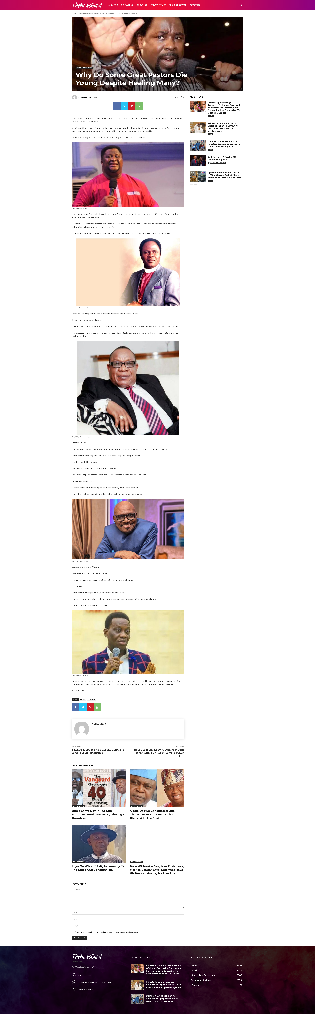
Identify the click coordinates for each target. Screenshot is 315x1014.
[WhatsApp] (139, 106)
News (210, 134)
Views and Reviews (85, 13)
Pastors (91, 699)
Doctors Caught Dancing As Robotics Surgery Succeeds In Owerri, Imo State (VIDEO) (224, 144)
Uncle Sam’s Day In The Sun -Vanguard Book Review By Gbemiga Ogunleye (98, 814)
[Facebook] (117, 106)
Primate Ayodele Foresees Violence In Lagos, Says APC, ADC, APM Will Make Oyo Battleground (164, 985)
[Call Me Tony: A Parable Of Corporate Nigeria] (198, 160)
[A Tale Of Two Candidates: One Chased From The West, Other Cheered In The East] (157, 788)
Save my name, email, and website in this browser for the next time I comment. (106, 932)
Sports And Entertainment (217, 163)
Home (74, 13)
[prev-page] (191, 186)
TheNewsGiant (86, 97)
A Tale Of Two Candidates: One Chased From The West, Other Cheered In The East (152, 814)
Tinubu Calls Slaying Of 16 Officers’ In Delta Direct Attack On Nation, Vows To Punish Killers (159, 753)
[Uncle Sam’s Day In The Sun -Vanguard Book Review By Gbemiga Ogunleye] (99, 788)
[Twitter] (124, 106)
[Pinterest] (131, 106)
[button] (240, 5)
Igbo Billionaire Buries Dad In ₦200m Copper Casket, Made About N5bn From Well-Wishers (224, 175)
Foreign (211, 116)
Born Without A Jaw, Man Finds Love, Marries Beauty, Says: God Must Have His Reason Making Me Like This (157, 870)
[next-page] (195, 186)
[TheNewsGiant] (75, 97)
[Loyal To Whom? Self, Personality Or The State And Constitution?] (99, 844)
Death (82, 699)
